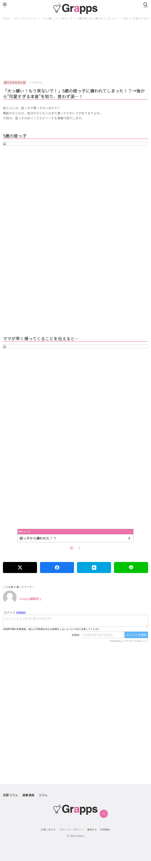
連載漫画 (28, 795)
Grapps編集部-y (30, 598)
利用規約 (105, 829)
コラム (43, 795)
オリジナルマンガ (26, 18)
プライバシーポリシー (71, 829)
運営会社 (92, 829)
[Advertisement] (77, 50)
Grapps (80, 835)
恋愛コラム (10, 795)
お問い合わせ (48, 829)
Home (7, 18)
